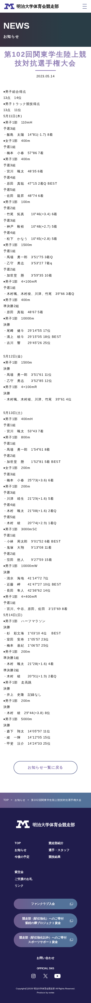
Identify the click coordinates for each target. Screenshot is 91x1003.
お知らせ (20, 800)
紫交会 (19, 872)
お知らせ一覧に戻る (45, 767)
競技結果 (55, 856)
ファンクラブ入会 (43, 903)
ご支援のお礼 (23, 879)
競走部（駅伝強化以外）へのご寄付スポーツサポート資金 (43, 940)
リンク (19, 885)
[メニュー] (85, 6)
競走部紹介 (56, 843)
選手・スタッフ (59, 850)
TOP (6, 800)
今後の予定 (22, 856)
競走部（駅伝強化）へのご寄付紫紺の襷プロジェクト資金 (43, 921)
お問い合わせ (45, 958)
